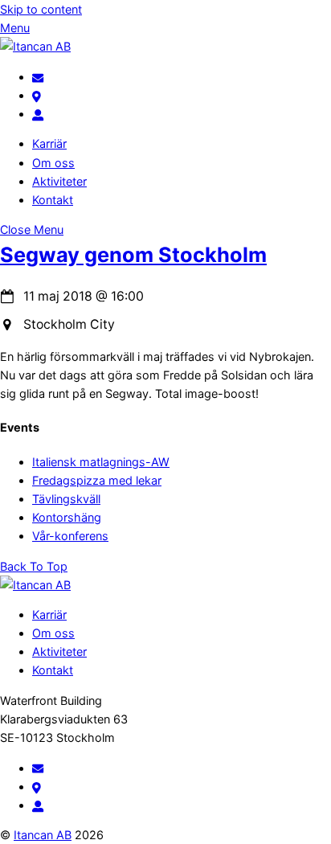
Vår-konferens (70, 536)
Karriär (49, 143)
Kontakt (52, 200)
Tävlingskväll (66, 499)
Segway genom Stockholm (133, 254)
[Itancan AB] (35, 46)
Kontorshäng (66, 517)
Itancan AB (43, 835)
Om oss (53, 163)
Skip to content (41, 9)
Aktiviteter (59, 181)
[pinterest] (36, 95)
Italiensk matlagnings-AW (101, 462)
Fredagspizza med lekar (96, 480)
